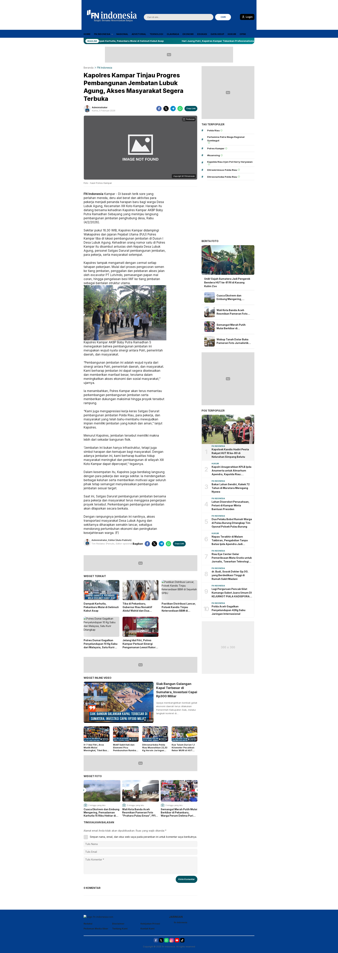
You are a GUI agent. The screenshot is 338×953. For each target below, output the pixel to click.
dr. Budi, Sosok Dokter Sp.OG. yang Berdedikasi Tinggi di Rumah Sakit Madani (230, 575)
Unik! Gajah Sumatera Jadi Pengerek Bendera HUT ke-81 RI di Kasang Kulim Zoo (227, 282)
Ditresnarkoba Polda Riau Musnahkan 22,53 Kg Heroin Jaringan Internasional (154, 748)
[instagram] (172, 940)
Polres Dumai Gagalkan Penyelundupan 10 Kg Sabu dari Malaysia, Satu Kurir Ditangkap (100, 645)
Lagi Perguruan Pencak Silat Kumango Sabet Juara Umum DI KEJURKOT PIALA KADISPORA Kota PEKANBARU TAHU (232, 592)
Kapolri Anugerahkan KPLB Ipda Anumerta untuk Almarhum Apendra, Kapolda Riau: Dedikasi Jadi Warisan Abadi (231, 470)
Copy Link (191, 108)
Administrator (99, 107)
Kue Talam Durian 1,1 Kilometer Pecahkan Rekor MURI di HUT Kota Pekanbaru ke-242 (183, 750)
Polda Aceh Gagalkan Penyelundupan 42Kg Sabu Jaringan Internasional (228, 610)
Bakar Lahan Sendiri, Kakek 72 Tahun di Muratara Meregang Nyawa (231, 488)
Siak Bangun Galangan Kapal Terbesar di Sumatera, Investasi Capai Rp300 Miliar (176, 690)
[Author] (87, 108)
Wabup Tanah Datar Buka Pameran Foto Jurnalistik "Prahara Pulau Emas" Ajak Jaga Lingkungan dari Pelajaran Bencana (234, 341)
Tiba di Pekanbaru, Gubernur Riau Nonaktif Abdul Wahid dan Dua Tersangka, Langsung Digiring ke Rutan (137, 610)
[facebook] (159, 108)
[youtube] (177, 940)
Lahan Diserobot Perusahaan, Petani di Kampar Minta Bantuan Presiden (230, 505)
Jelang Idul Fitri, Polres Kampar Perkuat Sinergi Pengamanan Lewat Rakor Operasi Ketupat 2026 (139, 645)
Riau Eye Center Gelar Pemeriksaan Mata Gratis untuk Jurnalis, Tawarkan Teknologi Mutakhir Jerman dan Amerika (232, 558)
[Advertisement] (228, 210)
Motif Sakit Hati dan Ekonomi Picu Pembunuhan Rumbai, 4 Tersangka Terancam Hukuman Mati (125, 751)
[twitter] (166, 108)
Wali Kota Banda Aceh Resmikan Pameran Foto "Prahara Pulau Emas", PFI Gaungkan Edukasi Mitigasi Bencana (139, 812)
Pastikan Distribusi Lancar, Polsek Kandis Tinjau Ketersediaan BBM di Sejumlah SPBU (179, 609)
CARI (223, 17)
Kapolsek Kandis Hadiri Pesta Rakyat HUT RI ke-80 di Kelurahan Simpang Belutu (230, 453)
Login (249, 16)
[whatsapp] (180, 108)
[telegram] (173, 108)
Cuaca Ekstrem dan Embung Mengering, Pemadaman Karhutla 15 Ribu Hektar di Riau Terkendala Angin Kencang (101, 812)
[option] (102, 798)
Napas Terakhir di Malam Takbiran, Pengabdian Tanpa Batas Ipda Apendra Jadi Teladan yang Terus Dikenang (230, 540)
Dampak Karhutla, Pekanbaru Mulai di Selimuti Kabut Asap (101, 607)
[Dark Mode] (236, 17)
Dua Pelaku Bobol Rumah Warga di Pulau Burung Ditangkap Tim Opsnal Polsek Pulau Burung (232, 523)
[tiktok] (182, 940)
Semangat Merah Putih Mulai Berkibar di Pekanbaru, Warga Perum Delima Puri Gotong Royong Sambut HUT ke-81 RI (179, 812)
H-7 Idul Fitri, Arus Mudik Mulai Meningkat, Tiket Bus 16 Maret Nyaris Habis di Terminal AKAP (96, 750)
